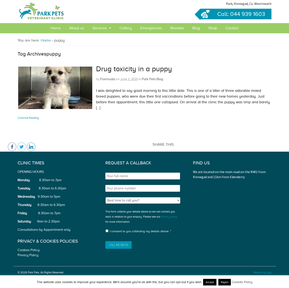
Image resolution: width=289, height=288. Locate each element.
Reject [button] (224, 282)
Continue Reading (28, 117)
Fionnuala (107, 79)
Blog (196, 28)
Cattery (126, 28)
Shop (212, 28)
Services (99, 28)
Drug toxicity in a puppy (134, 69)
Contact (232, 28)
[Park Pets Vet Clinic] (42, 18)
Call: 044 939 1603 (241, 14)
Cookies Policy (29, 250)
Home (56, 28)
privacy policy (169, 216)
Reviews (177, 28)
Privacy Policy (28, 255)
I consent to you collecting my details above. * (140, 231)
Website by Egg (262, 272)
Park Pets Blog (152, 79)
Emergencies (151, 28)
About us (76, 28)
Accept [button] (210, 282)
